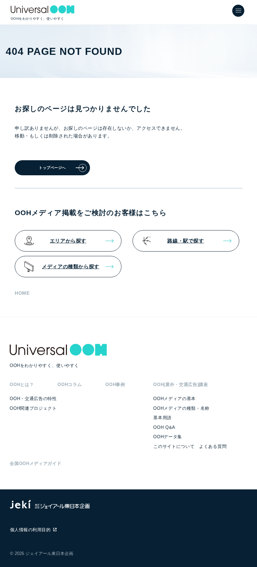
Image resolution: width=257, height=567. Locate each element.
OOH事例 (115, 384)
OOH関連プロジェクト (33, 408)
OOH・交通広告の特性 (33, 398)
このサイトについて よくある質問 (190, 446)
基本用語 (162, 417)
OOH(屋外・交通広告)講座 (180, 384)
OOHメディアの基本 (174, 398)
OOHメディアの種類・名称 (181, 408)
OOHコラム (70, 384)
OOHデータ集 (167, 436)
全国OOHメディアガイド (35, 463)
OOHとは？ (22, 384)
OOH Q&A (164, 427)
